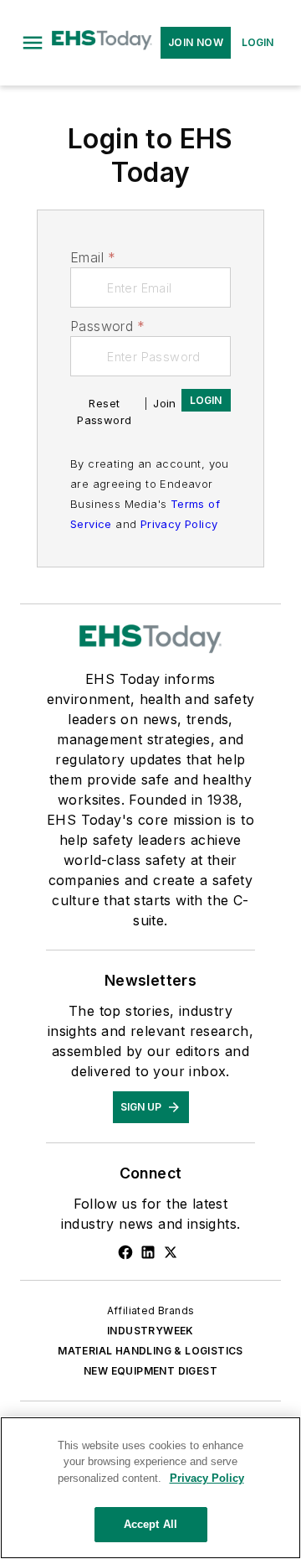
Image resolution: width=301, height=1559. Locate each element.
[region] (150, 1488)
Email (92, 257)
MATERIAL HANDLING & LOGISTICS (150, 1350)
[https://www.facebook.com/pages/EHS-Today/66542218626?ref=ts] (125, 1252)
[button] (32, 42)
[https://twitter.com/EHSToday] (170, 1252)
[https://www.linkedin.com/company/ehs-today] (148, 1252)
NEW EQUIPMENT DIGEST (150, 1371)
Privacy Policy (179, 524)
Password (107, 326)
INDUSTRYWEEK (150, 1330)
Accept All (150, 1524)
